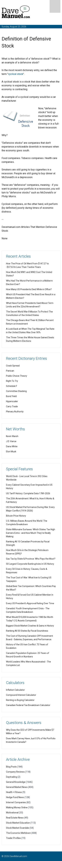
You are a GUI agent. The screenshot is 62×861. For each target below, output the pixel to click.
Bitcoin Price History (16, 515)
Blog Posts (11, 766)
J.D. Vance (11, 441)
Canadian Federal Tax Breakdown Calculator (28, 705)
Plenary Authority (15, 411)
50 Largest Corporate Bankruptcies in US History (30, 564)
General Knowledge (15, 782)
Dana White (11, 446)
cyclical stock (15, 74)
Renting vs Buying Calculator (20, 700)
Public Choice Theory (16, 376)
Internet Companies (16, 802)
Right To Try (12, 381)
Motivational (12, 812)
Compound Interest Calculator (21, 695)
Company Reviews (15, 772)
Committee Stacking (16, 391)
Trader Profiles (13, 838)
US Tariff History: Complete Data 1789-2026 (28, 493)
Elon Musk (11, 451)
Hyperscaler (12, 401)
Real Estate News (15, 817)
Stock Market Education (18, 822)
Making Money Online (17, 807)
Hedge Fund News (15, 797)
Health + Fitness (14, 792)
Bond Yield (11, 396)
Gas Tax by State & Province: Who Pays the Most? (30, 558)
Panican (10, 370)
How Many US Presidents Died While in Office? (29, 289)
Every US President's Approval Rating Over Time (30, 603)
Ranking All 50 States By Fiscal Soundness (27, 630)
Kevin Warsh (12, 436)
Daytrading (11, 777)
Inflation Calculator (15, 690)
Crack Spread (13, 365)
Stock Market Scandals (17, 828)
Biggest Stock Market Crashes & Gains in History (30, 625)
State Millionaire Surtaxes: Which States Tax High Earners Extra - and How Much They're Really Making (30, 533)
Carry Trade (12, 406)
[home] (16, 12)
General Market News (17, 787)
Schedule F (11, 386)
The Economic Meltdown (18, 833)
